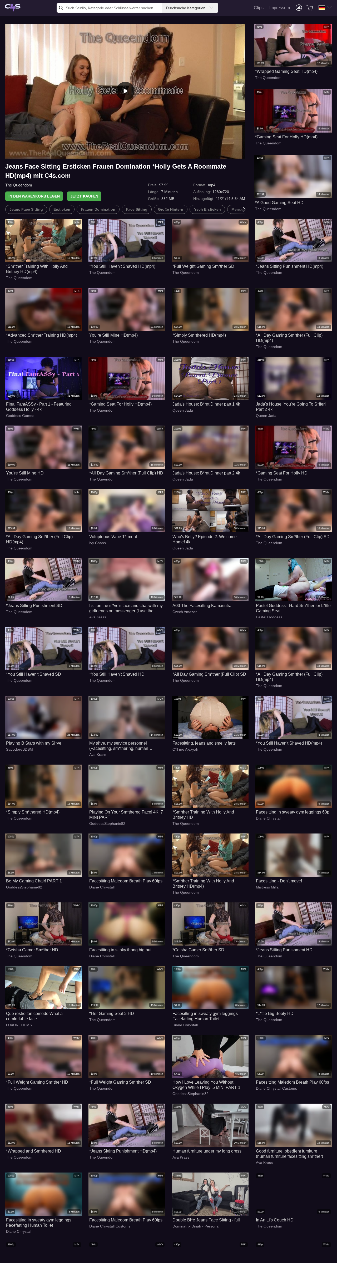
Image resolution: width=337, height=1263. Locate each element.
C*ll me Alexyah (185, 749)
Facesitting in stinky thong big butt (120, 950)
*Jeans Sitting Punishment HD (284, 950)
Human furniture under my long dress (206, 1151)
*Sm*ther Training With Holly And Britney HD (203, 815)
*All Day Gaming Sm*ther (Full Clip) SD (293, 536)
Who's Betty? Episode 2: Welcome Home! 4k (204, 539)
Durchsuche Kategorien (185, 8)
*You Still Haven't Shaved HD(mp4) (122, 266)
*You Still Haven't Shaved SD (33, 674)
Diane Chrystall (268, 818)
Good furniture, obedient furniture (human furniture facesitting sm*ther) (289, 1154)
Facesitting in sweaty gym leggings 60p (292, 812)
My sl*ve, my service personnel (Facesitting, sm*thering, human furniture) (118, 746)
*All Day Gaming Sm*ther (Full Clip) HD (126, 473)
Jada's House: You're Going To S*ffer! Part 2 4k (291, 407)
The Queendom (18, 185)
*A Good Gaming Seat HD (279, 202)
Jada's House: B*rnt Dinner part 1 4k (206, 404)
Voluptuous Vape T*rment (113, 536)
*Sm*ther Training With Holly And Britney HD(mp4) (37, 269)
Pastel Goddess (269, 617)
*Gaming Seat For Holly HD (282, 473)
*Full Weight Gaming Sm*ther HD (37, 1082)
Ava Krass (97, 617)
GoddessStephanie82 (107, 823)
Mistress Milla (267, 887)
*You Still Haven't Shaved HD (117, 674)
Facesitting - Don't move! (279, 881)
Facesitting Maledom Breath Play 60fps (125, 881)
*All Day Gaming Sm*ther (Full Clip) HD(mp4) (289, 338)
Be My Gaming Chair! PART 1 (34, 881)
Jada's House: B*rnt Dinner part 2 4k (206, 473)
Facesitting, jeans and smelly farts (204, 743)
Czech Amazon (184, 612)
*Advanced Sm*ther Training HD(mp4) (41, 335)
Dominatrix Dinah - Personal (195, 1226)
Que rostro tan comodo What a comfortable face (34, 1016)
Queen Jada (182, 410)
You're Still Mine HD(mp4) (113, 335)
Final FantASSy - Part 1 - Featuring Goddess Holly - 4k (39, 407)
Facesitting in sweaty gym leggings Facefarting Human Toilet (205, 1016)
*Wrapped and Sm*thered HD (33, 1151)
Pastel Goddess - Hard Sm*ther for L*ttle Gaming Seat (293, 608)
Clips (259, 8)
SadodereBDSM (19, 749)
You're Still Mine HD (25, 473)
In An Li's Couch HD (275, 1220)
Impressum (279, 8)
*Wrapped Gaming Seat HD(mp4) (286, 71)
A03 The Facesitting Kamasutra (201, 605)
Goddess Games (20, 415)
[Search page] (13, 8)
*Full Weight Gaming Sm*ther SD (203, 266)
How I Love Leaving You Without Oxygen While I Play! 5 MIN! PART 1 (206, 1085)
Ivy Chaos (97, 543)
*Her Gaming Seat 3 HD (111, 1013)
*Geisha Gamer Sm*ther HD (32, 950)
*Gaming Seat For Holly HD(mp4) (286, 137)
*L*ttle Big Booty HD (275, 1013)
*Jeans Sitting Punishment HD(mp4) (289, 266)
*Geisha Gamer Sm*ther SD (198, 950)
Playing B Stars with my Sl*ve (33, 743)
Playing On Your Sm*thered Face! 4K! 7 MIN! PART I (126, 815)
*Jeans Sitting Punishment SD (34, 605)
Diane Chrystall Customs (276, 1088)
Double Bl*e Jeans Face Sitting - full (206, 1220)
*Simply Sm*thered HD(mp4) (199, 335)
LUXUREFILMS (19, 1025)
